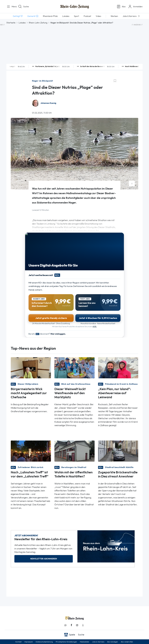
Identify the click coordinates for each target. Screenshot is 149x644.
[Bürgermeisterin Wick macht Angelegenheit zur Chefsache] (31, 367)
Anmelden (138, 6)
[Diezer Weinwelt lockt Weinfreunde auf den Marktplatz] (74, 367)
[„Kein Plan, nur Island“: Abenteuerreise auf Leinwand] (118, 367)
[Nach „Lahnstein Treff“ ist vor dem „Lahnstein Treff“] (31, 450)
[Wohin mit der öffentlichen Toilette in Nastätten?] (74, 450)
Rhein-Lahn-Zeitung (38, 22)
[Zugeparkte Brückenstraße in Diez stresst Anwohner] (118, 450)
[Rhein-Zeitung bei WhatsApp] (65, 625)
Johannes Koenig (48, 103)
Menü (13, 6)
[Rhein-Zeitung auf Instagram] (77, 625)
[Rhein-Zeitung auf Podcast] (82, 625)
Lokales (22, 22)
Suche (26, 6)
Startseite (10, 22)
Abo (124, 6)
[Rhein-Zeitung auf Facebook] (71, 625)
